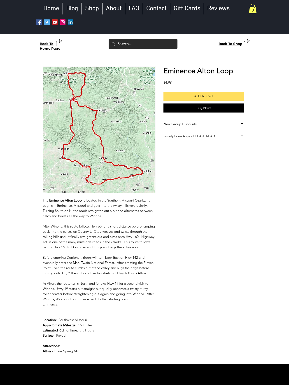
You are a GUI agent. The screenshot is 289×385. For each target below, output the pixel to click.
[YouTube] (55, 22)
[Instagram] (62, 22)
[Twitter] (47, 22)
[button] (253, 8)
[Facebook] (39, 22)
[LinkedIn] (70, 22)
